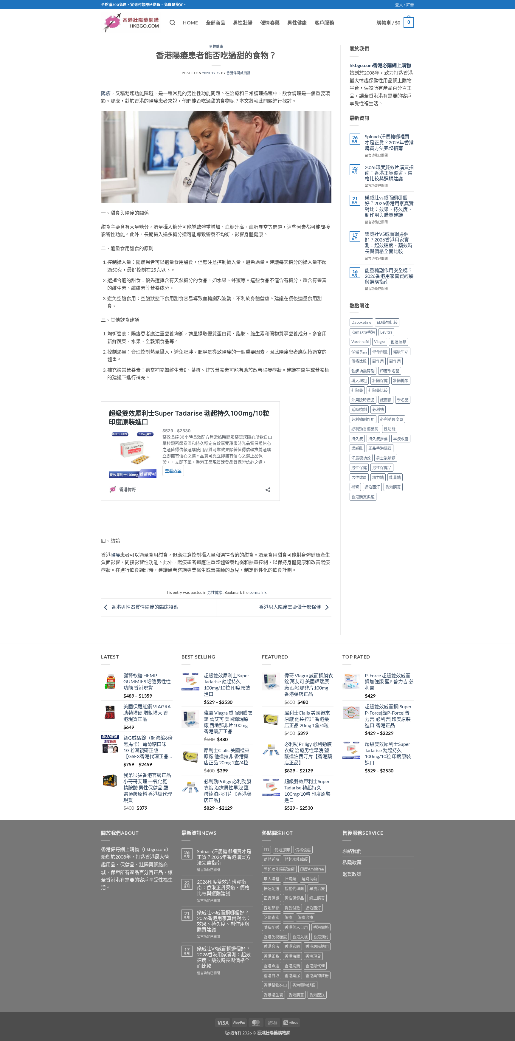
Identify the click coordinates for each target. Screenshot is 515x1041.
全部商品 (215, 22)
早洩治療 (317, 888)
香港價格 (321, 927)
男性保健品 (382, 467)
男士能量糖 (385, 458)
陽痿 (106, 93)
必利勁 (378, 409)
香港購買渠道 (363, 496)
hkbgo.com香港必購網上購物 (380, 65)
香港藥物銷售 (304, 985)
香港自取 (271, 975)
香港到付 (321, 936)
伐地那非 (282, 849)
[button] (404, 4)
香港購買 (393, 486)
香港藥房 (292, 975)
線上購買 (317, 898)
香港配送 (317, 994)
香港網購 (292, 965)
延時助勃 (309, 878)
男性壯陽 (242, 22)
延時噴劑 (359, 409)
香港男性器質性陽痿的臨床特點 (144, 607)
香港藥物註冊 (317, 975)
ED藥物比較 (387, 322)
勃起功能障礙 (363, 370)
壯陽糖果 (401, 380)
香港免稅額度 (275, 936)
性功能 (389, 428)
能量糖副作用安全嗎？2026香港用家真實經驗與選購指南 (389, 275)
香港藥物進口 (275, 985)
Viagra (379, 341)
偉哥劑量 (380, 351)
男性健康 (297, 22)
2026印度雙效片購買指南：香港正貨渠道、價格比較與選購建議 (389, 172)
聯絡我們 (352, 851)
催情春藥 (270, 22)
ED (266, 849)
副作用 (378, 361)
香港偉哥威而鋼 (239, 73)
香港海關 (292, 956)
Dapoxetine (361, 322)
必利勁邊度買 (391, 419)
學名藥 (403, 399)
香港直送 (271, 965)
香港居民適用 (317, 946)
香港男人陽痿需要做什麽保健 (290, 607)
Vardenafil (360, 341)
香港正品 (271, 956)
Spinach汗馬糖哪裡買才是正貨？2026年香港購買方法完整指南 (389, 142)
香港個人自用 (296, 927)
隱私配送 (271, 927)
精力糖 (378, 477)
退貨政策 (352, 874)
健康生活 (401, 351)
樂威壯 (357, 448)
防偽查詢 (271, 917)
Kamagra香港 (363, 332)
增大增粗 (359, 380)
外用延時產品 (363, 399)
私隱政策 (352, 862)
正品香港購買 (380, 448)
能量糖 (395, 477)
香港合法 (271, 946)
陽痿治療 (305, 917)
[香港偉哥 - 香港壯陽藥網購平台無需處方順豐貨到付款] (131, 22)
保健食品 (359, 351)
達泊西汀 (372, 486)
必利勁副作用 (363, 419)
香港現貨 (313, 956)
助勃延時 (271, 859)
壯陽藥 (357, 390)
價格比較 (359, 361)
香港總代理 (315, 965)
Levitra (386, 332)
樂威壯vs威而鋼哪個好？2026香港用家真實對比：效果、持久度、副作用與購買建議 (389, 206)
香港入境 (300, 936)
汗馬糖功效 (361, 458)
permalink (257, 592)
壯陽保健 (380, 380)
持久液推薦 (378, 438)
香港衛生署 (273, 994)
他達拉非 (398, 341)
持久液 (357, 438)
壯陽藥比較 (378, 390)
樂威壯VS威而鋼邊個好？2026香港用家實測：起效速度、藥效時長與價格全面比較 (388, 242)
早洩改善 (401, 438)
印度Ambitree (312, 869)
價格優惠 (303, 849)
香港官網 (292, 946)
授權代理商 (294, 888)
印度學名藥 (389, 370)
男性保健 (359, 467)
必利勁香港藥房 (365, 428)
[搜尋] (172, 22)
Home (190, 22)
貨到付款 (292, 907)
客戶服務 (324, 22)
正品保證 (271, 898)
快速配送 (271, 888)
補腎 (355, 486)
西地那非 (271, 907)
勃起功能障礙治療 (279, 869)
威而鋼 (386, 399)
